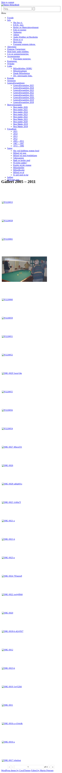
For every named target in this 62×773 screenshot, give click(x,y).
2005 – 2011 (18, 141)
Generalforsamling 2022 (23, 93)
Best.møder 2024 (20, 112)
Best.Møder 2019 (20, 124)
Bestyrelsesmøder (14, 105)
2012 (15, 138)
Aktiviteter (11, 47)
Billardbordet (19, 170)
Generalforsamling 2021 (23, 95)
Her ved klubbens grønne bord (26, 151)
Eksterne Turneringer (16, 49)
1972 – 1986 (18, 146)
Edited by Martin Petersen (42, 770)
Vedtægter (17, 32)
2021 (15, 131)
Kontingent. (12, 61)
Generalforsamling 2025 (23, 85)
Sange (9, 148)
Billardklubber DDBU (22, 68)
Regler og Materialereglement (26, 27)
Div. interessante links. (23, 76)
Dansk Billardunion (21, 73)
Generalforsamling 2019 (23, 100)
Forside (10, 18)
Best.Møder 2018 (20, 126)
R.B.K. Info (18, 25)
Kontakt (10, 78)
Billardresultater (20, 71)
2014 (15, 134)
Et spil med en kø (20, 175)
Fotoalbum (11, 129)
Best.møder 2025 (20, 109)
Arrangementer (13, 56)
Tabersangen (18, 158)
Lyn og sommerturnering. (18, 54)
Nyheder (10, 64)
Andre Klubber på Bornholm (25, 37)
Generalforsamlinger (16, 83)
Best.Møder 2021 (20, 119)
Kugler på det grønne (22, 165)
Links (9, 66)
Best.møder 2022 (20, 117)
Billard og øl (18, 172)
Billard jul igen (19, 153)
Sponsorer (11, 80)
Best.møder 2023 (20, 114)
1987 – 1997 (18, 143)
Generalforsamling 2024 (23, 88)
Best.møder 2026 (20, 107)
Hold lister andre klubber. (18, 51)
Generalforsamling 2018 (23, 102)
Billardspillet (18, 168)
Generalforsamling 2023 (23, 90)
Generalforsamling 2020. (23, 97)
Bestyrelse (17, 42)
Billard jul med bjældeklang (25, 155)
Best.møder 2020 (20, 122)
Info (9, 20)
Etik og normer (19, 30)
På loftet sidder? (20, 163)
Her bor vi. (18, 22)
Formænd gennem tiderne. (24, 44)
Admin (16, 35)
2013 (15, 136)
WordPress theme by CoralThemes (16, 770)
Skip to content (7, 2)
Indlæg (10, 177)
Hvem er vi (18, 39)
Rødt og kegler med (21, 160)
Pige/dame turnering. (22, 59)
